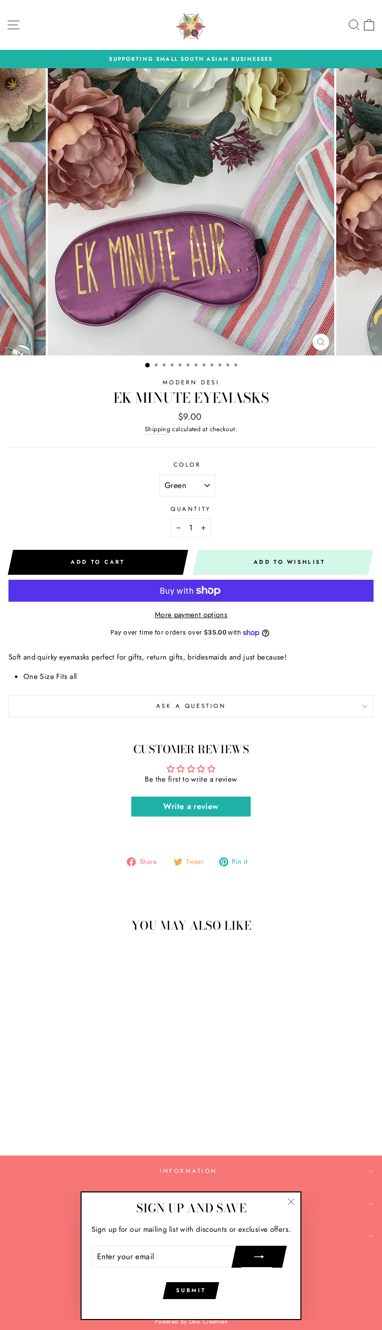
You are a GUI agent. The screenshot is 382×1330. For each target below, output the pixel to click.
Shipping (157, 429)
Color (187, 464)
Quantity (191, 508)
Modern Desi (191, 382)
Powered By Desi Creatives (191, 1321)
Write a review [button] (190, 806)
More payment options (191, 614)
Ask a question (191, 705)
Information (188, 1170)
